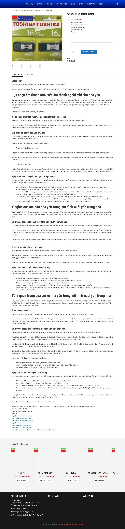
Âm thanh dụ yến (61, 4)
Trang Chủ (29, 4)
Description (17, 74)
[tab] (17, 75)
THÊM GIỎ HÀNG (89, 52)
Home (13, 10)
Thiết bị (81, 4)
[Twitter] (69, 61)
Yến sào (72, 4)
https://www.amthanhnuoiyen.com (22, 420)
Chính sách (49, 4)
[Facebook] (67, 61)
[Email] (74, 61)
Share (68, 58)
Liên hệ (101, 4)
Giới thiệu (39, 4)
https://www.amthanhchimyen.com (22, 423)
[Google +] (72, 61)
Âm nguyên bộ (31, 10)
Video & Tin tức (91, 4)
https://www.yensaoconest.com (21, 425)
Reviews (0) (29, 74)
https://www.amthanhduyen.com (21, 418)
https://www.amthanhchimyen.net (22, 416)
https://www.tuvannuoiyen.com (21, 427)
